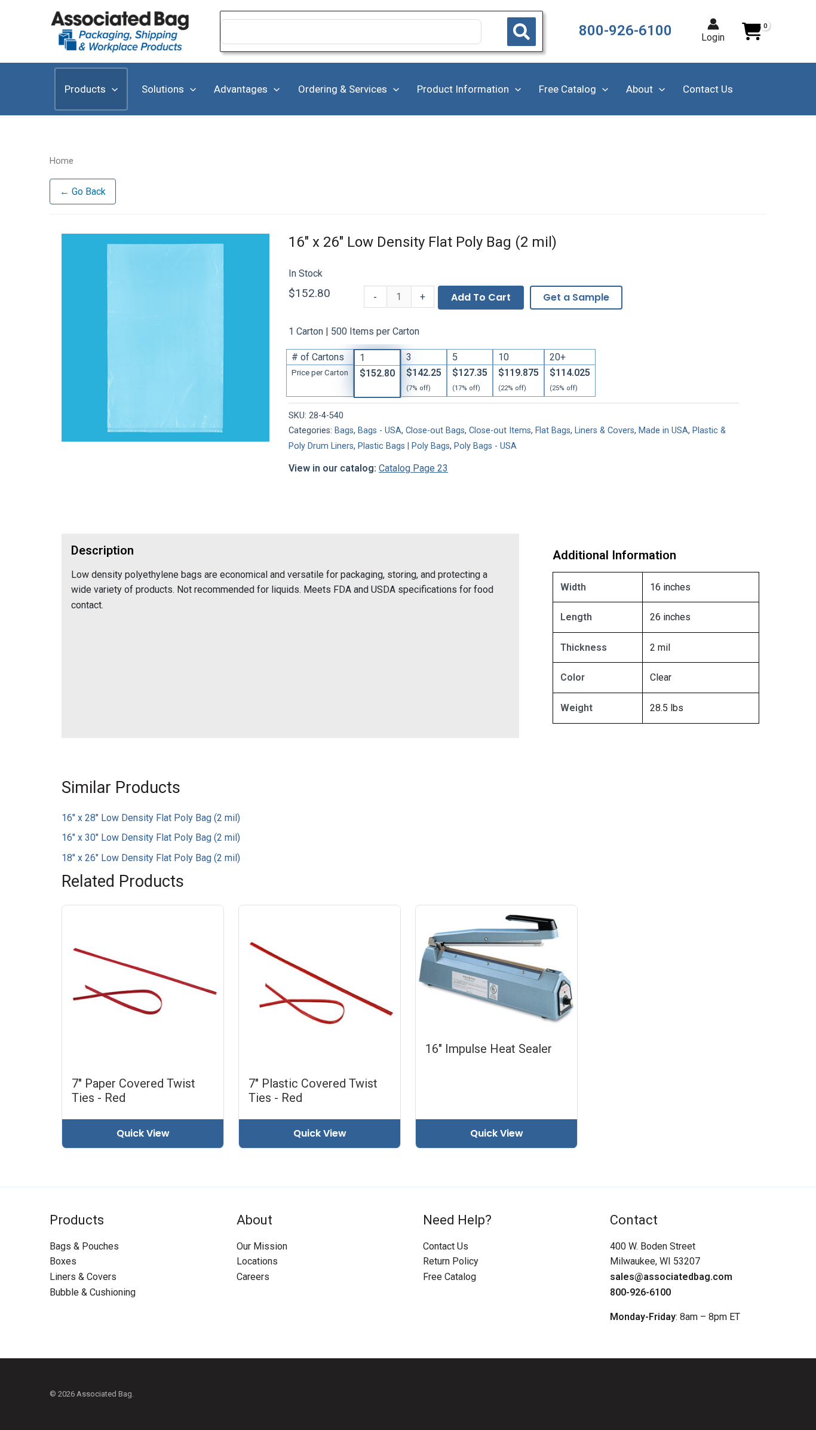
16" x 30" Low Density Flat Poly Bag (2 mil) (151, 837)
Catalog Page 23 (413, 468)
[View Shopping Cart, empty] (751, 32)
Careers (253, 1276)
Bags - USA (379, 430)
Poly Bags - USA (485, 446)
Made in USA (663, 430)
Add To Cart (481, 297)
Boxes (63, 1261)
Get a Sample (576, 297)
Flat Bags (552, 430)
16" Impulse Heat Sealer (488, 1049)
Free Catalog (449, 1276)
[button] (112, 89)
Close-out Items (500, 430)
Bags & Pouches (84, 1246)
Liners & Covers (604, 430)
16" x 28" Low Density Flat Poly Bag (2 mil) (151, 817)
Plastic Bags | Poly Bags (404, 446)
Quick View (143, 1133)
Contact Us (445, 1246)
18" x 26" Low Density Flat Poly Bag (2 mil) (151, 857)
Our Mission (262, 1246)
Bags (344, 430)
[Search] (521, 31)
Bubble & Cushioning (93, 1292)
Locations (257, 1261)
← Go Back (83, 191)
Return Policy (450, 1261)
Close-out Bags (435, 430)
